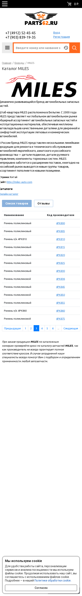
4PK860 (60, 310)
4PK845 (60, 286)
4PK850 (60, 294)
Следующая (70, 328)
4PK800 (60, 223)
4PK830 (60, 270)
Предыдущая (12, 328)
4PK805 (60, 231)
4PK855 (60, 302)
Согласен (41, 587)
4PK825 (60, 263)
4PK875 (60, 318)
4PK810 (60, 239)
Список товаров (16, 203)
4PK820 (60, 255)
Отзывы (43, 203)
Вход (56, 32)
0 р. (76, 4)
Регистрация (61, 36)
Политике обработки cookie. (52, 580)
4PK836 (60, 278)
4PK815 (60, 247)
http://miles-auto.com (19, 182)
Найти (74, 47)
